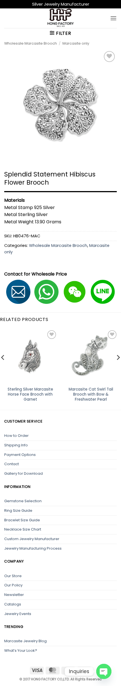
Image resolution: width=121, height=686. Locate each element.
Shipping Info (16, 445)
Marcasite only (75, 43)
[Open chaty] (103, 671)
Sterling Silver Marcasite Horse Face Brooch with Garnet (30, 394)
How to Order (16, 435)
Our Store (13, 576)
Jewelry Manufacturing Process (33, 548)
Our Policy (13, 585)
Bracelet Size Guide (22, 520)
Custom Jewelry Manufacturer (31, 539)
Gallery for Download (23, 473)
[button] (113, 18)
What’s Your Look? (20, 650)
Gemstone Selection (23, 501)
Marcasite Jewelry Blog (25, 641)
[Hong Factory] (60, 18)
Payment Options (20, 454)
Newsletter (14, 594)
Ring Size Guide (18, 510)
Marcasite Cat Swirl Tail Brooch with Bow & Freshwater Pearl (91, 394)
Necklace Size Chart (22, 529)
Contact (11, 464)
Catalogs (12, 604)
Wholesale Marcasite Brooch (30, 43)
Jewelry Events (17, 613)
